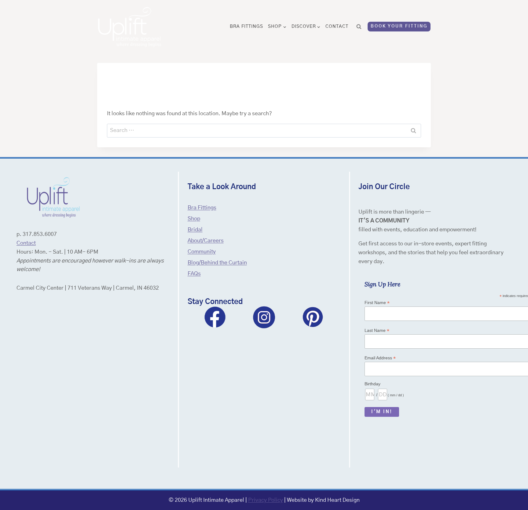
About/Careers (206, 241)
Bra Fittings (246, 26)
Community (202, 252)
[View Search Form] (359, 26)
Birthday (372, 383)
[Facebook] (215, 317)
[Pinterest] (313, 317)
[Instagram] (264, 317)
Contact (336, 26)
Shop (194, 219)
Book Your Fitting (399, 26)
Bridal (195, 230)
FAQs (194, 274)
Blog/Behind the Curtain (217, 263)
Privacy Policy (265, 500)
